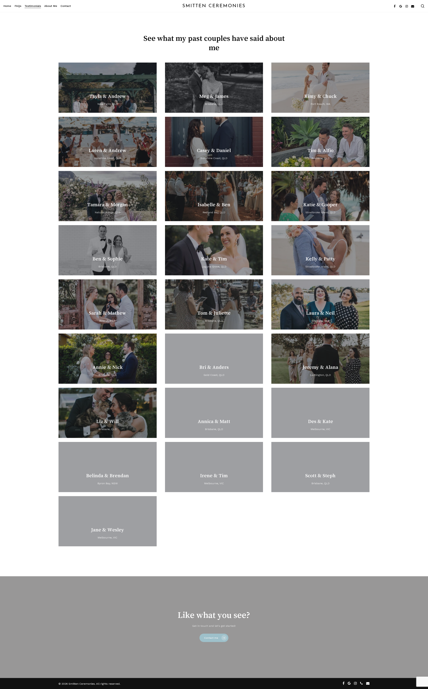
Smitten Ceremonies (214, 6)
